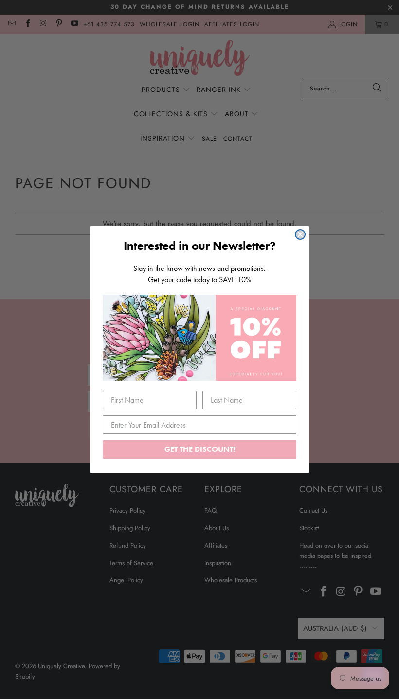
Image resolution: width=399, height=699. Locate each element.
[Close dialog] (300, 234)
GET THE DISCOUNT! (199, 449)
